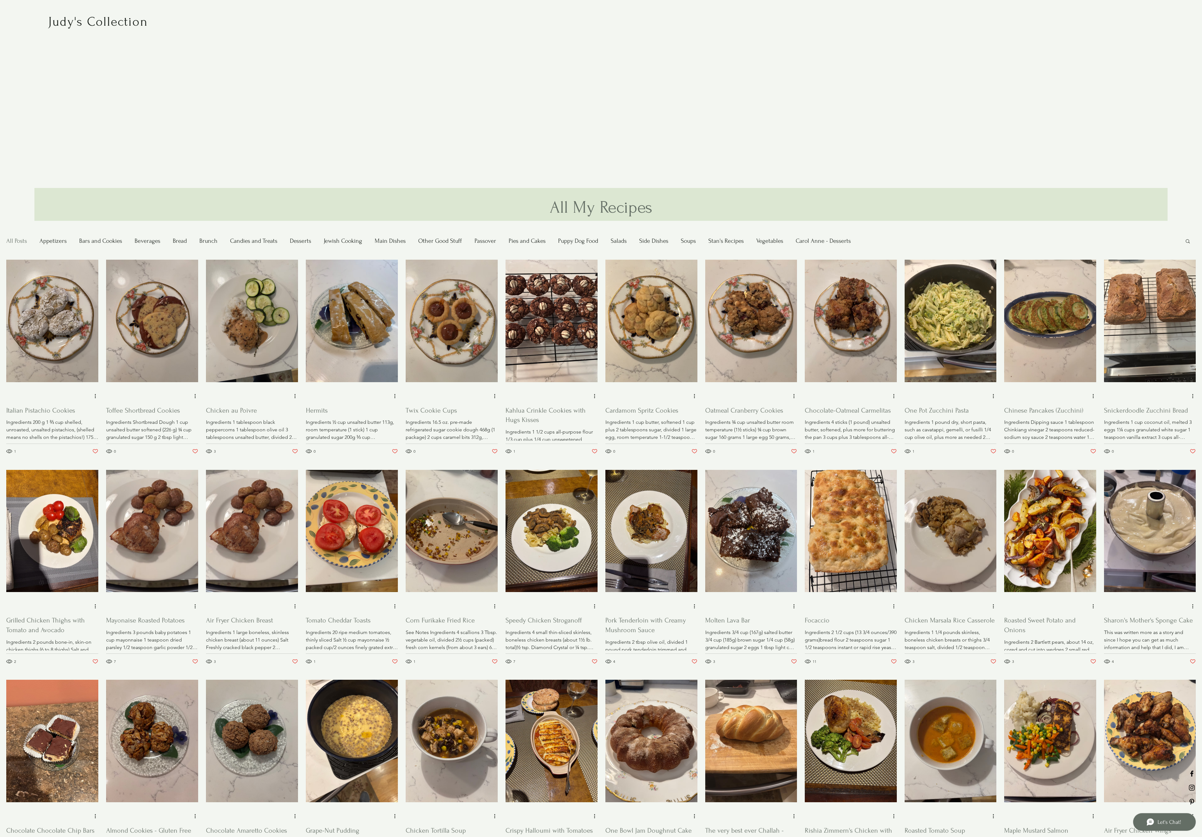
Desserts (300, 240)
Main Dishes (390, 240)
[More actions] (97, 396)
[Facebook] (1192, 773)
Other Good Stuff (440, 240)
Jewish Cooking (343, 240)
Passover (485, 240)
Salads (619, 240)
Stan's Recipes (726, 240)
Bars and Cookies (100, 240)
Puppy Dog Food (578, 240)
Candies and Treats (253, 240)
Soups (688, 240)
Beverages (147, 240)
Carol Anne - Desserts (823, 240)
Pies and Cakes (527, 240)
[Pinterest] (1192, 802)
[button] (1188, 241)
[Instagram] (1192, 788)
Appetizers (53, 240)
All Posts (16, 240)
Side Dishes (653, 240)
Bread (180, 240)
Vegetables (769, 240)
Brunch (208, 240)
